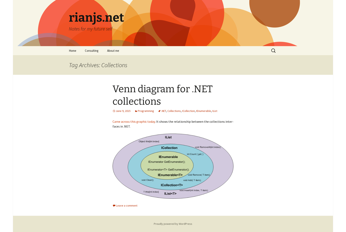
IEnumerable (203, 111)
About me (113, 51)
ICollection (188, 111)
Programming (146, 111)
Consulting (92, 51)
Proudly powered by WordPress (173, 224)
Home (72, 51)
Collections (174, 111)
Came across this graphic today (134, 122)
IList (214, 111)
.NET (163, 111)
